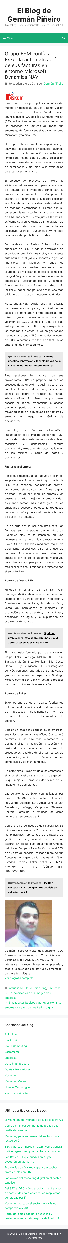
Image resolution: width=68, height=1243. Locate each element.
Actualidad (16, 988)
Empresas (54, 988)
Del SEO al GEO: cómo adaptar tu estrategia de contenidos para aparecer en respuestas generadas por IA (33, 1193)
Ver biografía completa (19, 978)
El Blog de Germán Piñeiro (34, 14)
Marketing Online (15, 1081)
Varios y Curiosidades (18, 1093)
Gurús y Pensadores (18, 1069)
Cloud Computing (35, 988)
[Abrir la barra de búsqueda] (63, 38)
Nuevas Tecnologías (17, 1087)
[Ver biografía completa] (35, 978)
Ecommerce (12, 1051)
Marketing (11, 1075)
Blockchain (11, 1040)
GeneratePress (34, 1237)
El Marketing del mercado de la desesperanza (34, 1119)
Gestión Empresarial (17, 1063)
